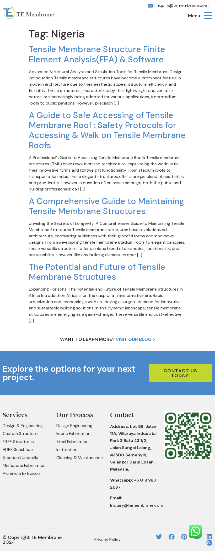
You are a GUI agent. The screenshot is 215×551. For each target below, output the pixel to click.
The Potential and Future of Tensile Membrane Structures (97, 271)
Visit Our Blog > (135, 339)
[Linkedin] (209, 537)
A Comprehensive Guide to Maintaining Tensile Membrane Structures (106, 206)
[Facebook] (172, 537)
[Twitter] (159, 537)
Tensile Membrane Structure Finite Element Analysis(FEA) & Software (97, 54)
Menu (194, 16)
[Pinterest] (184, 537)
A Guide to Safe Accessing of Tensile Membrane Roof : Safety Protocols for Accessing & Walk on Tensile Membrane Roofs (107, 130)
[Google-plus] (209, 543)
